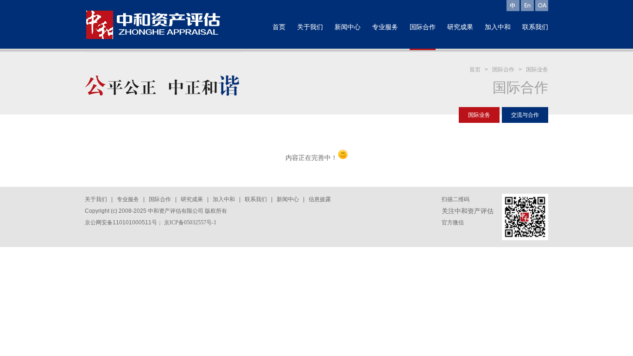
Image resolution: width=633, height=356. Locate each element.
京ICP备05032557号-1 (190, 222)
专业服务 (128, 199)
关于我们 (96, 199)
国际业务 (537, 69)
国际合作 (503, 69)
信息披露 (320, 199)
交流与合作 (525, 115)
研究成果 (192, 199)
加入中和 (224, 199)
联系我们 (256, 199)
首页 (475, 69)
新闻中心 (288, 199)
